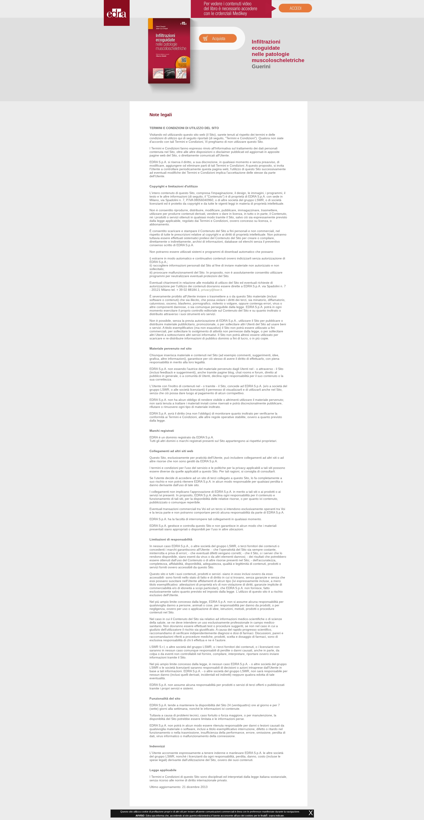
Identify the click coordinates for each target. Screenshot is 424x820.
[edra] (117, 25)
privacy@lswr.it (211, 289)
